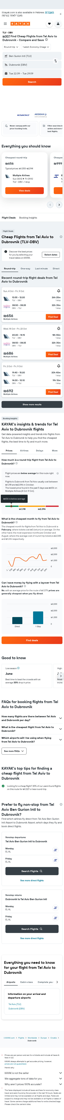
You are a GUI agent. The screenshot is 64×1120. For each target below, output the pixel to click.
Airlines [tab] (24, 450)
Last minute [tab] (41, 268)
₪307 (6, 36)
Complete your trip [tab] (48, 982)
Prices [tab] (9, 450)
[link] (32, 640)
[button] (60, 14)
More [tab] (55, 450)
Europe (44, 1038)
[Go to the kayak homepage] (20, 24)
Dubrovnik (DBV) (17, 1008)
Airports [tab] (11, 982)
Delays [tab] (39, 450)
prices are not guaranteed (15, 1064)
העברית (49, 12)
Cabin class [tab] (26, 982)
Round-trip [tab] (10, 268)
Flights (21, 1038)
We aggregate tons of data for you (23, 1078)
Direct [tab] (56, 268)
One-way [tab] (25, 268)
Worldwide (32, 1038)
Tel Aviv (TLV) (15, 1004)
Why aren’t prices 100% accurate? (23, 1084)
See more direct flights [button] (32, 880)
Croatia (53, 1038)
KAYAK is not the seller (17, 1072)
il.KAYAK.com (9, 1038)
